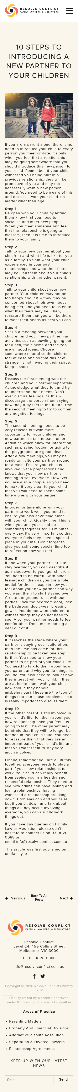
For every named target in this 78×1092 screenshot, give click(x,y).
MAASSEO (9, 995)
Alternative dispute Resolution (36, 1035)
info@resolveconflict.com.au (41, 842)
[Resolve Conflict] (34, 10)
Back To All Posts (39, 898)
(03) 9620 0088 (41, 958)
